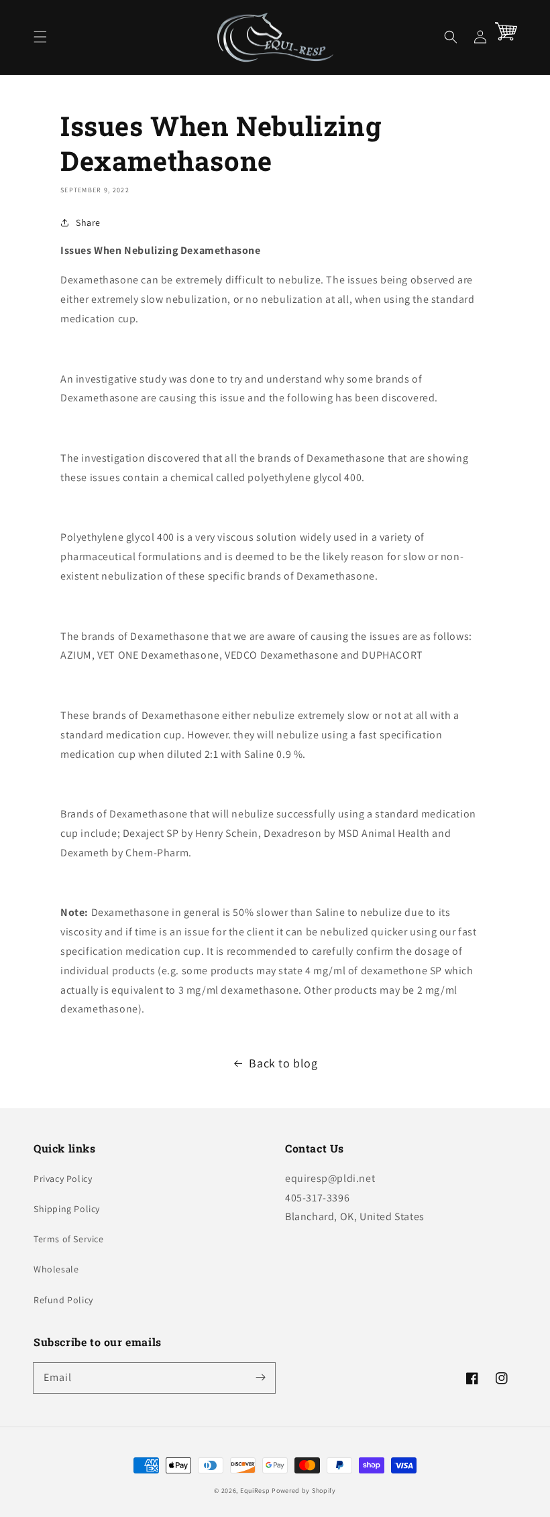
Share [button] (88, 222)
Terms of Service (69, 1239)
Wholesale (56, 1269)
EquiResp (255, 1490)
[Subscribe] (260, 1377)
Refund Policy (63, 1300)
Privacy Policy (63, 1179)
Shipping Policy (67, 1209)
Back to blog (283, 1063)
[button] (40, 37)
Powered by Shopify (304, 1490)
